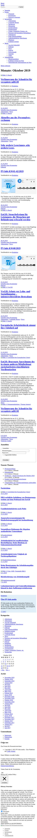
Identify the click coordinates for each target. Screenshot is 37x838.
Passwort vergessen (14, 17)
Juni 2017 (7, 728)
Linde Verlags (11, 751)
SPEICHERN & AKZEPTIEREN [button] (11, 823)
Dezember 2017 (9, 717)
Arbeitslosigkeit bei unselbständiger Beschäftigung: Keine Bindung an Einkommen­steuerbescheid (14, 542)
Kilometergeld (9, 472)
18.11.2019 (4, 505)
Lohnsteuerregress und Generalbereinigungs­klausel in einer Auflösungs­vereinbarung (18, 587)
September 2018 (9, 702)
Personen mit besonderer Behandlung (19, 33)
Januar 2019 (8, 695)
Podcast (10, 50)
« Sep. (3, 670)
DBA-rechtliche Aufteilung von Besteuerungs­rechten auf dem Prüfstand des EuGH (18, 498)
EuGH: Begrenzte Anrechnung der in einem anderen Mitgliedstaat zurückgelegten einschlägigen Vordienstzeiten (18, 365)
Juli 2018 (7, 705)
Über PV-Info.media (9, 599)
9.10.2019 (4, 435)
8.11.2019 (4, 573)
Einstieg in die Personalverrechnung (15, 479)
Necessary (6, 811)
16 (5, 664)
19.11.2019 (4, 493)
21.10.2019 (4, 352)
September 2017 (9, 722)
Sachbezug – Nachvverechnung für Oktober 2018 (19, 476)
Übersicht (11, 14)
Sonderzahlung (12, 28)
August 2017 (8, 724)
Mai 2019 (7, 688)
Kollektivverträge (13, 41)
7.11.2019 (4, 582)
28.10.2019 (4, 205)
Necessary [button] (4, 809)
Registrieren (12, 15)
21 (2, 666)
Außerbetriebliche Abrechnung (17, 38)
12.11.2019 (4, 537)
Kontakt (7, 739)
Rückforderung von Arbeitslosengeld (15, 577)
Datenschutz (8, 737)
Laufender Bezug (13, 22)
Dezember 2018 (9, 696)
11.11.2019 (4, 561)
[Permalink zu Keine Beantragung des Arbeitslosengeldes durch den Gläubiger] (8, 560)
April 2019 (8, 689)
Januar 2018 (8, 716)
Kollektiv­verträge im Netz (16, 61)
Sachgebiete (8, 19)
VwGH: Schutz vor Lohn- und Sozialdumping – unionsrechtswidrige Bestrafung (16, 294)
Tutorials (11, 54)
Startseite (7, 10)
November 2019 (9, 677)
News (10, 48)
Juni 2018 (7, 707)
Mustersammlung (13, 59)
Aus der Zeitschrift (14, 45)
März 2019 (8, 691)
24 (7, 666)
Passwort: (5, 453)
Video (10, 55)
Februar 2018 (9, 714)
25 (9, 666)
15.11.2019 (4, 514)
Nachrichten (5, 488)
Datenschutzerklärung (7, 766)
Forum (7, 12)
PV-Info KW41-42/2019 (12, 171)
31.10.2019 (4, 108)
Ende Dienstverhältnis (15, 36)
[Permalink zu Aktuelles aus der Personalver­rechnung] (6, 113)
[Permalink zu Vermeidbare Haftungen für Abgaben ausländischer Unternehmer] (6, 524)
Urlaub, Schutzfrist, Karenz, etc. (18, 31)
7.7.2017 (3, 611)
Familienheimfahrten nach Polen (13, 509)
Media (6, 43)
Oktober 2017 (9, 721)
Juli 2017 (7, 726)
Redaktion (15, 86)
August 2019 (8, 683)
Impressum (8, 735)
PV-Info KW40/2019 (10, 248)
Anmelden (6, 460)
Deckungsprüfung (10, 469)
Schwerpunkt (12, 52)
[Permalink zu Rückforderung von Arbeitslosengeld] (13, 571)
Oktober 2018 (9, 700)
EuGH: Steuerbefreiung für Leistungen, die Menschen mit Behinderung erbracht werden (15, 217)
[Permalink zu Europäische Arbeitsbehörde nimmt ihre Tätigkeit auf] (6, 321)
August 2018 (8, 703)
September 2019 (9, 681)
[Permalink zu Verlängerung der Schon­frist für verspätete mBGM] (6, 75)
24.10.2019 (4, 316)
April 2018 (8, 710)
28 (2, 668)
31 (7, 668)
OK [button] (2, 773)
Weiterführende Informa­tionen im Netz (19, 62)
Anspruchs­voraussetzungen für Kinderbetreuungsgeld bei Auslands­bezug (17, 519)
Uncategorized (9, 648)
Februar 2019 (9, 693)
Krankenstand (12, 29)
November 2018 (9, 698)
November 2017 (9, 719)
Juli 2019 (7, 684)
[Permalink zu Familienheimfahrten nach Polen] (6, 503)
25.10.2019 (4, 282)
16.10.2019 (4, 399)
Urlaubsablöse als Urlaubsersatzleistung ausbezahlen (20, 482)
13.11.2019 (4, 525)
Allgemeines (12, 21)
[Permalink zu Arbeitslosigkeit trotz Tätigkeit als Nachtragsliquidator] (6, 548)
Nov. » (8, 670)
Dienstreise (11, 26)
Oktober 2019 (9, 679)
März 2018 (8, 712)
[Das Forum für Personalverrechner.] (12, 825)
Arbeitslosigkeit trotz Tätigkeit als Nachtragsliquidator (14, 555)
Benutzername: (7, 451)
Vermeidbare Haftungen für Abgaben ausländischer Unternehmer (15, 530)
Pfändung (11, 40)
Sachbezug (11, 24)
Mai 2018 (7, 709)
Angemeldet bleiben (10, 455)
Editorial (10, 47)
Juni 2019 (7, 686)
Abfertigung (12, 35)
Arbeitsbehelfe (9, 57)
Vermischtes (8, 652)
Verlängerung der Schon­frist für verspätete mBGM (16, 80)
